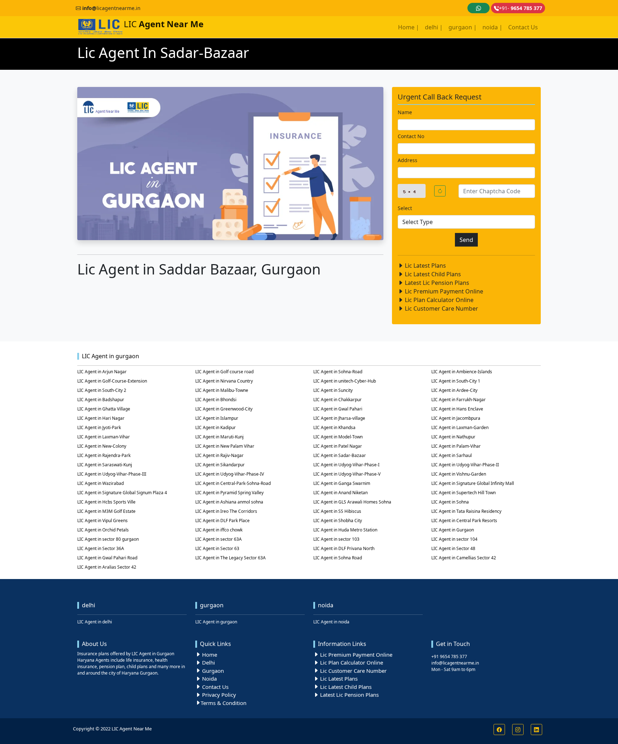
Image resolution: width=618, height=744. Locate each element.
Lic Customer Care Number (440, 308)
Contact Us (523, 27)
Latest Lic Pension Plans (436, 283)
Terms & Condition (223, 702)
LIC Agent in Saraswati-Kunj (104, 465)
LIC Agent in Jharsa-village (339, 418)
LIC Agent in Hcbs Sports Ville (106, 502)
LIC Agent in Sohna (450, 502)
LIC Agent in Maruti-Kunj (219, 437)
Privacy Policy (218, 694)
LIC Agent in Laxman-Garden (460, 427)
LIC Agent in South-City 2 (101, 390)
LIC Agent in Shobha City (337, 520)
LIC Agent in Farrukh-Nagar (458, 400)
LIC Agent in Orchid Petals (103, 530)
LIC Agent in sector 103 (336, 539)
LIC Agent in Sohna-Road (337, 372)
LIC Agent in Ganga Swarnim (341, 483)
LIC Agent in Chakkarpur (337, 400)
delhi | (434, 27)
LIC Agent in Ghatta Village (103, 409)
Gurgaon (212, 670)
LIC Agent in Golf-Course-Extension (112, 381)
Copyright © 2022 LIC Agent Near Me (112, 728)
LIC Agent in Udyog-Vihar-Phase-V (347, 474)
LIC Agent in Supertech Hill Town (463, 493)
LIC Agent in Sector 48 (453, 548)
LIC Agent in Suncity (333, 390)
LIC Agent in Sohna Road (337, 558)
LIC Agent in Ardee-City (454, 390)
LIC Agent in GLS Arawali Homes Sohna (352, 502)
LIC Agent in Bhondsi (215, 400)
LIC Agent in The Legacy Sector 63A (230, 558)
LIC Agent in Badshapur (100, 400)
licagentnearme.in (111, 8)
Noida (209, 678)
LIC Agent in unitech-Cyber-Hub (344, 381)
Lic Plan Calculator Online (438, 300)
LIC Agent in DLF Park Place (222, 520)
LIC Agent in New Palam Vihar (224, 446)
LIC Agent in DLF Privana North (343, 548)
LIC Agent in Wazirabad (100, 483)
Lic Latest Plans (424, 265)
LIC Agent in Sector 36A (100, 548)
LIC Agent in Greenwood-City (223, 409)
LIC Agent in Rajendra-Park (104, 455)
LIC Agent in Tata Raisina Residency (466, 511)
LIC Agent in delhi (94, 622)
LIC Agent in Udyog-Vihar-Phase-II (465, 465)
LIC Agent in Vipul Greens (102, 520)
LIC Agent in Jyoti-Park (99, 427)
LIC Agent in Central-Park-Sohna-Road (233, 483)
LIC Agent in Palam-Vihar (456, 446)
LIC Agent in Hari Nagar (100, 418)
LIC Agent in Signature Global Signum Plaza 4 (122, 493)
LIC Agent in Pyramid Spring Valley (229, 493)
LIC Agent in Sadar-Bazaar (339, 455)
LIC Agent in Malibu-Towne (221, 390)
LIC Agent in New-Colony (101, 446)
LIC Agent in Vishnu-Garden (458, 474)
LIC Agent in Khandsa (334, 427)
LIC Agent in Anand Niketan (340, 493)
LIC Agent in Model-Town (338, 437)
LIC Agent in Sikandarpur (220, 465)
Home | (408, 27)
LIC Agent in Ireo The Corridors (226, 511)
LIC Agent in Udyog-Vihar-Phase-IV (229, 474)
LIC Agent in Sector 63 (217, 548)
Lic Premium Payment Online (443, 291)
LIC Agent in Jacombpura (455, 418)
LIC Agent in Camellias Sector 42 (463, 558)
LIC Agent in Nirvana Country (224, 381)
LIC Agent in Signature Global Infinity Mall (472, 483)
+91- (520, 8)
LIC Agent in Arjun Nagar (102, 372)
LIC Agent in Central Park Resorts (464, 520)
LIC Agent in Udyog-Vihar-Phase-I (346, 465)
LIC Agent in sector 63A (218, 539)
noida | (492, 27)
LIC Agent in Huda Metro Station (345, 530)
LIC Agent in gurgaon (216, 622)
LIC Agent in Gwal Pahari (337, 409)
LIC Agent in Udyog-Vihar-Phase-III (111, 474)
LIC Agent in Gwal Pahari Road (107, 558)
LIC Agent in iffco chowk (218, 530)
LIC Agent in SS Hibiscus (337, 511)
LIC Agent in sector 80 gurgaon (108, 539)
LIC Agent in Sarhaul (451, 455)
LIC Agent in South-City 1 (455, 381)
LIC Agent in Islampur (216, 418)
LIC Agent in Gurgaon (452, 530)
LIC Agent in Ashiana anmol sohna (229, 502)
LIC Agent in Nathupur (453, 437)
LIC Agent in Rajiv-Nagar (219, 455)
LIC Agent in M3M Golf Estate (106, 511)
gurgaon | (462, 27)
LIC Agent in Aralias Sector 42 (106, 567)
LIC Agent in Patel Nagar (337, 446)
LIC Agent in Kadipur (215, 427)
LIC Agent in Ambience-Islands (461, 372)
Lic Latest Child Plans (432, 274)
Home (209, 654)
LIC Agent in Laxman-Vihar (103, 437)
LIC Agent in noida (331, 622)
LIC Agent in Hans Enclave (457, 409)
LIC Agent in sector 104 (454, 539)
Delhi (208, 662)
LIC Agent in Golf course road (224, 372)
